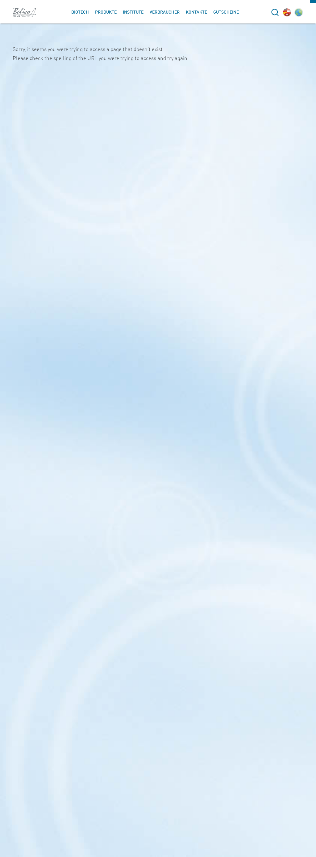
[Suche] (275, 12)
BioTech (80, 12)
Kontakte (196, 12)
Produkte (106, 12)
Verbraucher (165, 12)
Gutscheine (226, 12)
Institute (133, 12)
